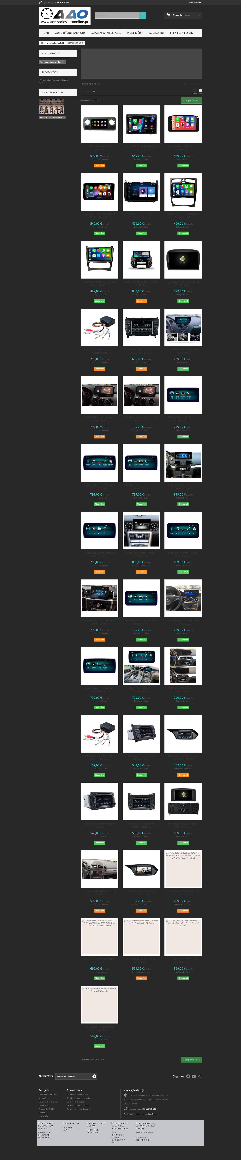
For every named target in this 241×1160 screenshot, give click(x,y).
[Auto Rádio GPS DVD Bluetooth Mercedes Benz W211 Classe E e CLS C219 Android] (183, 937)
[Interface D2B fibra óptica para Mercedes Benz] (99, 327)
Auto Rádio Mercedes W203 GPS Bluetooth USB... (183, 216)
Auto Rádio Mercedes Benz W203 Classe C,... (141, 757)
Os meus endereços (75, 1102)
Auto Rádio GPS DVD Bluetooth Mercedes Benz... (183, 961)
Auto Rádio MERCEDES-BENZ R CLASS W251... (183, 148)
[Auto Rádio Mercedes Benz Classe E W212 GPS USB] (141, 869)
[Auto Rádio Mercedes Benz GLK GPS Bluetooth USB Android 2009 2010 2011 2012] (141, 937)
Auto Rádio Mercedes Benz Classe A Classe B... (141, 825)
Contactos (43, 1113)
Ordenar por (86, 91)
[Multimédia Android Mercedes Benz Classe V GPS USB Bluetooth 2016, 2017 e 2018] (141, 598)
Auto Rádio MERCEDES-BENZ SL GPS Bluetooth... (183, 283)
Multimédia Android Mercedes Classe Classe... (183, 690)
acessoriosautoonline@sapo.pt (146, 1114)
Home (46, 32)
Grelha (194, 93)
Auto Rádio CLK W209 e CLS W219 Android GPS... (141, 351)
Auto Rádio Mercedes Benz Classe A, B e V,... (141, 216)
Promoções (50, 72)
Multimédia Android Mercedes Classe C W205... (141, 690)
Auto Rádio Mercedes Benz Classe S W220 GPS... (99, 1028)
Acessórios (156, 32)
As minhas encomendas (77, 1095)
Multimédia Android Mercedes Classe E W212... (183, 419)
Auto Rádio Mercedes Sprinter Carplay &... (99, 148)
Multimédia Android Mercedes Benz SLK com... (141, 554)
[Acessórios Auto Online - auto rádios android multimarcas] (65, 16)
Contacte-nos (195, 2)
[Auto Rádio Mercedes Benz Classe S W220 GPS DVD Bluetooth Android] (99, 1004)
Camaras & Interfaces (106, 32)
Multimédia (135, 32)
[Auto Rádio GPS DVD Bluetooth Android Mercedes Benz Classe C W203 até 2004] (99, 801)
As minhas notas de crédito (79, 1098)
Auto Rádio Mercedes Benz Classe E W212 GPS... (141, 893)
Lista (200, 93)
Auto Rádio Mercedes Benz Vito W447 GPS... (141, 283)
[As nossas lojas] (58, 106)
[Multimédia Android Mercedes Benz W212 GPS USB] (183, 733)
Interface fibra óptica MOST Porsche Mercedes (99, 757)
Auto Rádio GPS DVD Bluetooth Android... (99, 825)
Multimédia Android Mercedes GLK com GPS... (99, 554)
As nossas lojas (52, 92)
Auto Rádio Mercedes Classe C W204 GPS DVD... (183, 825)
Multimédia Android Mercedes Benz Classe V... (141, 622)
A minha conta (74, 1090)
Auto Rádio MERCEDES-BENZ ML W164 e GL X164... (99, 216)
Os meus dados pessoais (78, 1105)
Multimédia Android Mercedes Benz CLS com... (183, 554)
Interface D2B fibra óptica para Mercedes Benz (99, 351)
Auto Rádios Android (70, 32)
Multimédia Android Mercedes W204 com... (183, 351)
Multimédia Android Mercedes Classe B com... (99, 419)
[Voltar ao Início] (41, 43)
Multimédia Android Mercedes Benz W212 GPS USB (183, 757)
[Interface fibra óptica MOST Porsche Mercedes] (99, 733)
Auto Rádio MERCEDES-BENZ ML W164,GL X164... (183, 893)
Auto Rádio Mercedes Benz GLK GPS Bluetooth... (141, 961)
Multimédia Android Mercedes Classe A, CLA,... (183, 622)
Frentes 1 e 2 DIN (181, 32)
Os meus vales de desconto (79, 1109)
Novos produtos (52, 53)
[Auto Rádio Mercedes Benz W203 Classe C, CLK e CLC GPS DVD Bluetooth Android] (141, 733)
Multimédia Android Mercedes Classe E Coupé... (183, 487)
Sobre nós (43, 1116)
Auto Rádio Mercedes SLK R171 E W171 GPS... (141, 148)
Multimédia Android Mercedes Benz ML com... (99, 622)
